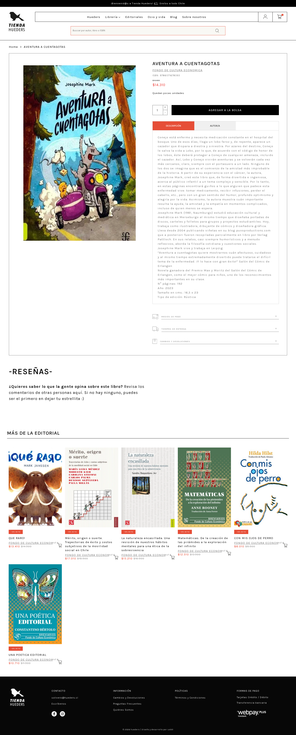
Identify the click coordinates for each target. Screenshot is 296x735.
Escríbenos (59, 703)
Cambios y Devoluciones (129, 697)
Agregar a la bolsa (225, 110)
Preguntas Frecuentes (127, 703)
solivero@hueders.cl (65, 697)
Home (13, 47)
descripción (173, 125)
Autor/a (215, 125)
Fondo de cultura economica (177, 70)
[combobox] (148, 30)
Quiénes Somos (123, 709)
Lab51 (170, 729)
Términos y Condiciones (190, 697)
